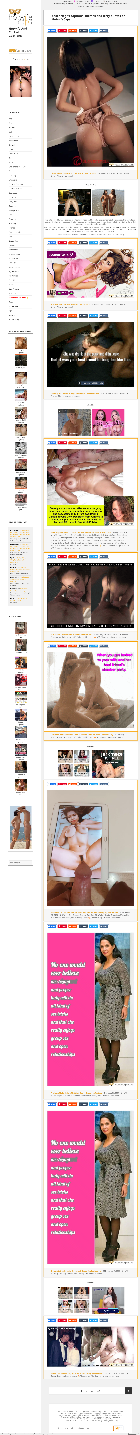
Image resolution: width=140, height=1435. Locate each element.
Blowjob (12, 145)
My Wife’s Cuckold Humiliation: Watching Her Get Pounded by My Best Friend (84, 912)
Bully (11, 162)
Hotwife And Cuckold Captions (18, 32)
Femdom (12, 219)
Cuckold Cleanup (16, 184)
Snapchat (13, 293)
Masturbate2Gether (83, 1)
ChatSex (77, 4)
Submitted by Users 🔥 (19, 297)
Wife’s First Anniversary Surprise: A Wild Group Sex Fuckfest (77, 1373)
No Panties (13, 276)
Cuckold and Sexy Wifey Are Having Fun (19, 590)
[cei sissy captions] (21, 663)
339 (99, 1390)
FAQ (116, 1421)
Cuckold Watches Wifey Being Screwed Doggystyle (19, 560)
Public (11, 284)
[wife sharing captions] (21, 430)
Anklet (11, 123)
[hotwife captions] (21, 343)
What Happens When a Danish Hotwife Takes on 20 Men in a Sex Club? (81, 532)
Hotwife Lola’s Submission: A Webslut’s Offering (19, 579)
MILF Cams (69, 4)
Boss (11, 149)
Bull (10, 158)
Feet (10, 215)
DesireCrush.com (111, 1)
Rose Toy (112, 4)
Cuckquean (13, 193)
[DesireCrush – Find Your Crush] (21, 81)
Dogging (12, 206)
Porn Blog (13, 280)
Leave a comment (65, 176)
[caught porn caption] (21, 785)
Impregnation (14, 254)
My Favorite (13, 271)
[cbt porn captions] (21, 715)
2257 (82, 1421)
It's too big (13, 258)
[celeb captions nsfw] (21, 628)
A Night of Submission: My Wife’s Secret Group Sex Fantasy (76, 1093)
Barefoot (12, 127)
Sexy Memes (14, 289)
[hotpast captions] (21, 483)
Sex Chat (81, 6)
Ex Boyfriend (14, 210)
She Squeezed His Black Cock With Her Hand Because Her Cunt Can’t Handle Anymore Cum (20, 533)
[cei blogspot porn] (21, 697)
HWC (120, 173)
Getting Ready (15, 232)
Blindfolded (13, 140)
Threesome (13, 306)
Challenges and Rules (17, 167)
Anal (10, 119)
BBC (10, 132)
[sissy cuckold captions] (21, 413)
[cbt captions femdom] (21, 732)
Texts (11, 302)
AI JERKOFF (98, 1)
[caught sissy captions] (21, 750)
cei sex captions (21, 652)
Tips (10, 311)
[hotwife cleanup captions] (21, 448)
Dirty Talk (13, 201)
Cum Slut (12, 197)
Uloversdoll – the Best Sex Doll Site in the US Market (73, 173)
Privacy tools (108, 1421)
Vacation (12, 315)
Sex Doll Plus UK (87, 4)
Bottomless (13, 153)
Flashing (12, 223)
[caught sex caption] (21, 767)
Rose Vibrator (99, 6)
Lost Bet (12, 263)
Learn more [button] (132, 1434)
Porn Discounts (59, 4)
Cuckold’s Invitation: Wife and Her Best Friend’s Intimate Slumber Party (82, 734)
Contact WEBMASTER (71, 1421)
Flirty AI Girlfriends (100, 4)
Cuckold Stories (15, 188)
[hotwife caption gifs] (21, 500)
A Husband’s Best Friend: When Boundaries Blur (71, 634)
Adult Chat (89, 6)
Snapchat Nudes (121, 4)
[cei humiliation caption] (21, 680)
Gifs (10, 236)
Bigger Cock (14, 136)
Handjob (12, 245)
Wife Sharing (14, 319)
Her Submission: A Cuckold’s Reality (18, 599)
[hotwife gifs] (21, 360)
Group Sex (13, 241)
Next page (128, 1390)
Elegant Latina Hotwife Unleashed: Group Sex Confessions (76, 1271)
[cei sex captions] (21, 645)
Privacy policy (97, 1421)
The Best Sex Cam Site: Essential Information (71, 304)
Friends (12, 228)
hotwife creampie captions (20, 387)
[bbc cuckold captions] (21, 465)
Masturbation (14, 267)
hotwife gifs (20, 368)
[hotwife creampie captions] (21, 378)
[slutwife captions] (21, 395)
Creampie (13, 180)
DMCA (88, 1421)
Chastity (12, 171)
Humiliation (13, 249)
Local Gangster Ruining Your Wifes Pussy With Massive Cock (20, 569)
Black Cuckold (113, 227)
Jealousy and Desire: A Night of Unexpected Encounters (75, 393)
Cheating (12, 175)
